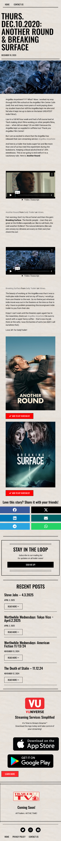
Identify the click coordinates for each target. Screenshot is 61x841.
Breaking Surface (13, 288)
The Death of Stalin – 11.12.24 (23, 668)
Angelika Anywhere (46, 139)
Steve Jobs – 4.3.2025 (18, 594)
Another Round (12, 212)
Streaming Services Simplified (34, 717)
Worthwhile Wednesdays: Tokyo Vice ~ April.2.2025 (28, 618)
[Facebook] (38, 829)
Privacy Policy (18, 836)
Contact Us (18, 4)
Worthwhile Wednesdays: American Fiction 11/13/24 (26, 644)
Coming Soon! (26, 807)
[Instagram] (30, 829)
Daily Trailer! (29, 212)
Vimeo (40, 212)
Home (7, 4)
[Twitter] (22, 829)
